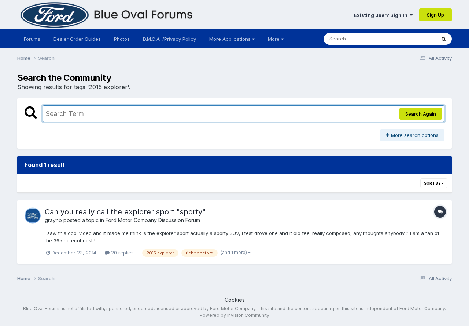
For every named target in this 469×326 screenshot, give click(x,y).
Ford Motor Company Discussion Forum (153, 220)
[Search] (444, 39)
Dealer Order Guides (77, 39)
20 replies (122, 253)
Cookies (235, 300)
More (274, 39)
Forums (32, 39)
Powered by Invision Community (234, 315)
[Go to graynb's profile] (33, 215)
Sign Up (435, 15)
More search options (414, 135)
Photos (122, 39)
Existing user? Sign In (382, 15)
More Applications (230, 39)
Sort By (433, 183)
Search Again (420, 114)
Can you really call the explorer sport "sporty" (125, 211)
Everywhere (413, 38)
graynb (53, 220)
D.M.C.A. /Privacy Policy (169, 39)
